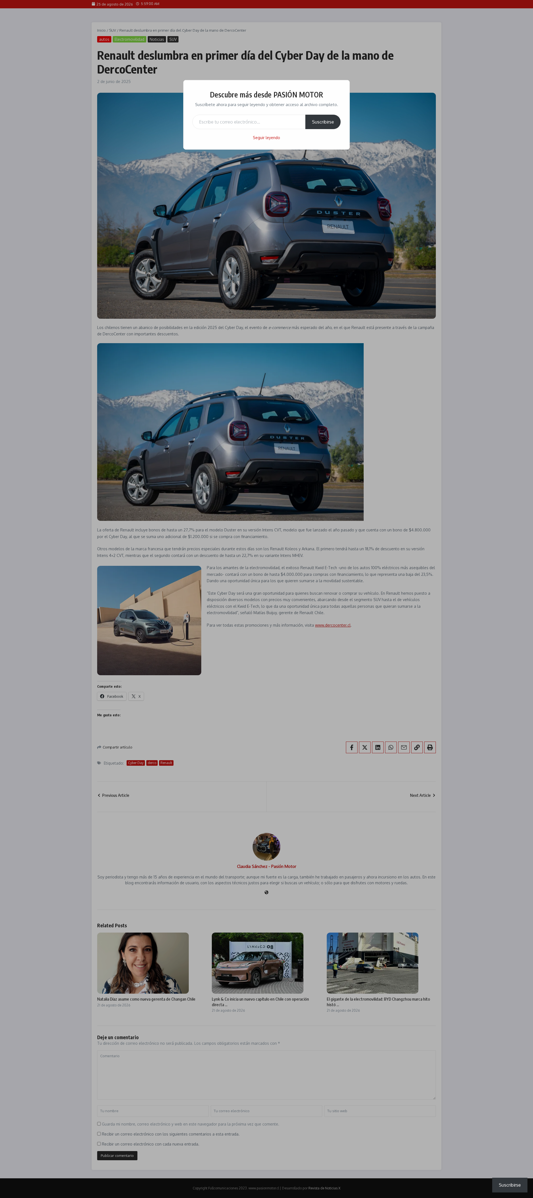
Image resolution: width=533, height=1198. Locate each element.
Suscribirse (323, 122)
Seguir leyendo (266, 137)
